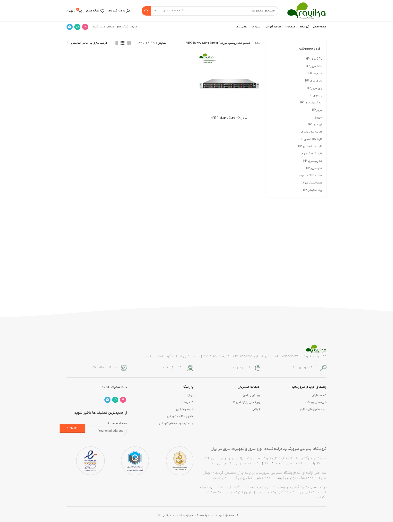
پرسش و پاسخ (251, 395)
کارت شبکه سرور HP (310, 146)
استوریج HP (315, 74)
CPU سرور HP (314, 59)
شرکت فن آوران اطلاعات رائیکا (183, 515)
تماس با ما (187, 402)
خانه (257, 43)
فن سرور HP (315, 125)
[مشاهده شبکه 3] (122, 43)
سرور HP (317, 110)
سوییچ (318, 117)
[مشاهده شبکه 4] (116, 43)
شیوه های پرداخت (315, 402)
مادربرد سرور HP (312, 161)
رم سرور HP (315, 95)
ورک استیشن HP (312, 190)
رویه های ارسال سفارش (312, 409)
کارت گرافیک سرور (311, 154)
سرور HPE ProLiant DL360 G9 (229, 118)
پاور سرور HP (314, 88)
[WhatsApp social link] (77, 27)
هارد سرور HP (314, 168)
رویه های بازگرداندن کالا (246, 402)
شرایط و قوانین (184, 409)
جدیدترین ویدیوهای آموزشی (176, 424)
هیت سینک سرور (312, 183)
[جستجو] (146, 11)
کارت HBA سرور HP (311, 139)
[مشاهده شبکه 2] (129, 43)
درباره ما (188, 395)
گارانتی (256, 409)
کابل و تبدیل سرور (311, 132)
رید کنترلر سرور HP (311, 103)
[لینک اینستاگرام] (85, 27)
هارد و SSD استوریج (310, 176)
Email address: (117, 424)
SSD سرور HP (314, 66)
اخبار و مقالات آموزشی (180, 416)
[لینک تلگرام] (70, 27)
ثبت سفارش (319, 395)
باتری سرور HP (313, 81)
